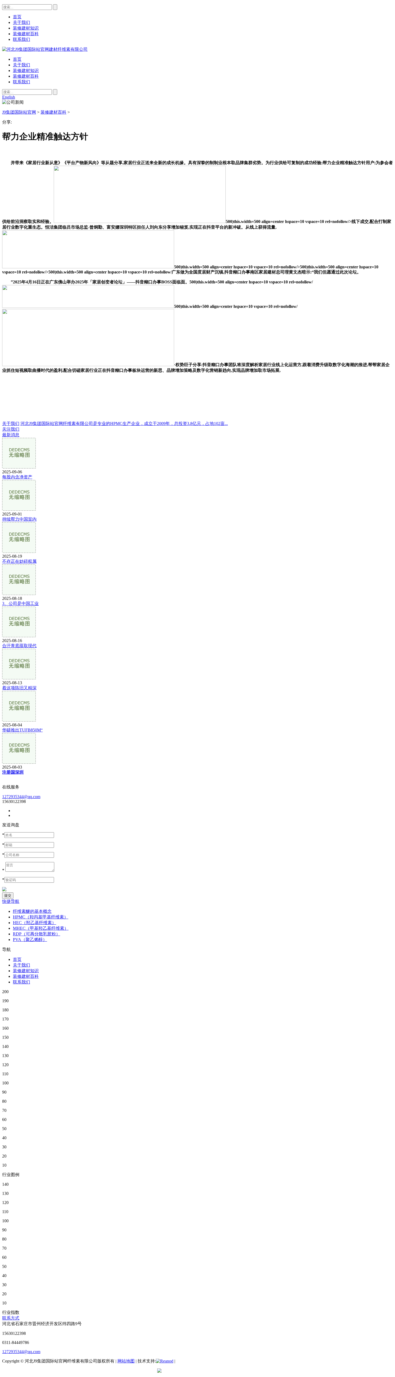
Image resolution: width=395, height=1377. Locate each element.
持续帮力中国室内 (19, 519)
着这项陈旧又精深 (19, 688)
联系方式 (10, 1318)
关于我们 (21, 65)
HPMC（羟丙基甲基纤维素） (40, 917)
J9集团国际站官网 (19, 112)
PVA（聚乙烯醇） (30, 939)
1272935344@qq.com (21, 796)
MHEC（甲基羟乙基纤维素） (41, 928)
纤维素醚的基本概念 (32, 911)
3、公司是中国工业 (20, 603)
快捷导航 (10, 901)
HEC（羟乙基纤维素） (34, 922)
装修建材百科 (26, 76)
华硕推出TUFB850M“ (22, 730)
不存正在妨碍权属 (19, 561)
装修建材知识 (26, 70)
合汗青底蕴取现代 (19, 645)
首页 (17, 59)
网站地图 (126, 1361)
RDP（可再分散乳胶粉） (36, 934)
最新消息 (10, 434)
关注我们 (10, 429)
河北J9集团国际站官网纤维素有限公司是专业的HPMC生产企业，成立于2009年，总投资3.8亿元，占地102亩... (124, 423)
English (8, 97)
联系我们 (21, 82)
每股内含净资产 (17, 477)
